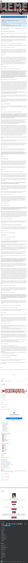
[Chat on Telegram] (2, 561)
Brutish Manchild (3, 553)
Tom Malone (3, 540)
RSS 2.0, (4, 404)
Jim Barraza (4, 430)
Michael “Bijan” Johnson (4, 537)
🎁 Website (2, 479)
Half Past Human (4, 554)
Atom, (5, 404)
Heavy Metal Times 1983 (8, 462)
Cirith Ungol (4, 425)
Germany (4, 435)
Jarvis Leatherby (3, 538)
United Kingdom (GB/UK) (6, 439)
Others (2, 541)
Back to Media (4, 22)
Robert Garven (4, 429)
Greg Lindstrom (4, 431)
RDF (7, 404)
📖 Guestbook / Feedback (19, 561)
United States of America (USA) (6, 434)
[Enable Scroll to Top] (26, 561)
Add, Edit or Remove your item (6, 24)
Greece (4, 437)
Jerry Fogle (4, 427)
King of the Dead (3, 546)
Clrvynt (14, 505)
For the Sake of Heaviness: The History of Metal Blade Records (12, 17)
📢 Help (24, 561)
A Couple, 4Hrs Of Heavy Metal (5, 457)
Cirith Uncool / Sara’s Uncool (5, 547)
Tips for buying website (6, 479)
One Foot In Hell (3, 548)
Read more (14, 517)
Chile (3, 451)
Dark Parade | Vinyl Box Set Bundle (9, 464)
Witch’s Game (3, 551)
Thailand (4, 450)
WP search (17, 25)
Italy (3, 436)
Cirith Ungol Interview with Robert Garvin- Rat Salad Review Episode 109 (14, 514)
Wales (4, 444)
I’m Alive (3, 552)
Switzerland (4, 441)
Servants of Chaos (4, 549)
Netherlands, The (5, 440)
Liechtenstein (4, 448)
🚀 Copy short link (4, 21)
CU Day (5, 409)
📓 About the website (14, 561)
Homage (2, 558)
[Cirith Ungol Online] (1, 1)
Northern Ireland (5, 449)
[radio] (2, 400)
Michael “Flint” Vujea (3, 533)
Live (2, 550)
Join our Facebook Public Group (13, 418)
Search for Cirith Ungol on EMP (4, 476)
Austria (4, 446)
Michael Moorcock (4, 428)
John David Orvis (7, 465)
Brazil (3, 447)
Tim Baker (4, 426)
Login (26, 378)
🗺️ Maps (10, 561)
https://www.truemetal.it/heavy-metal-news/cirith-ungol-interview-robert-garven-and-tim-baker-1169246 (14, 369)
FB (19, 25)
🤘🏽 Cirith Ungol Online (5, 561)
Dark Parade (2, 555)
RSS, (2, 404)
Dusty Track (2, 455)
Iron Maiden (7, 466)
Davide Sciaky (5, 20)
